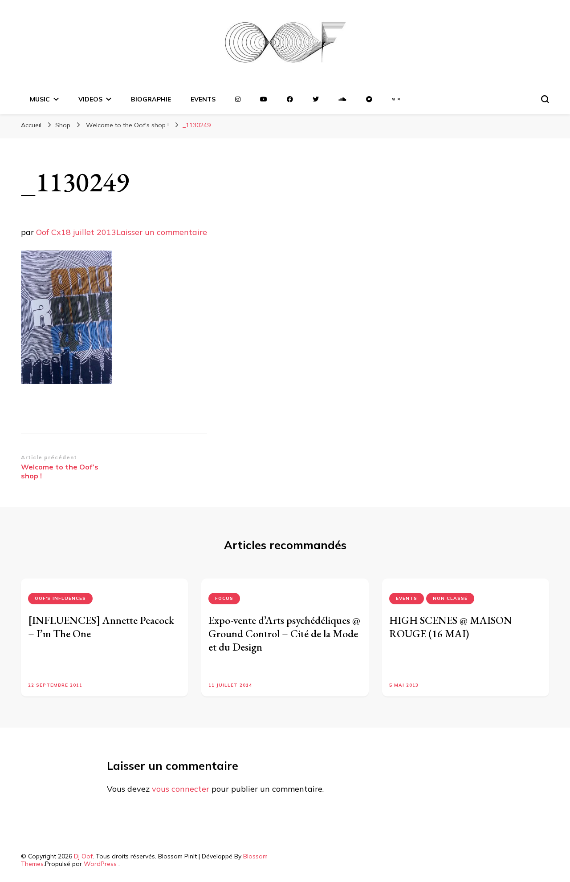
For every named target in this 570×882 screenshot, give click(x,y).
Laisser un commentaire (161, 232)
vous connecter (180, 789)
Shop (62, 125)
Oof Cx (48, 232)
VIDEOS (90, 99)
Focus (224, 598)
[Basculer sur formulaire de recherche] (545, 99)
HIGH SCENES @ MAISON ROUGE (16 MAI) (450, 626)
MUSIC (40, 99)
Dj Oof (83, 856)
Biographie (151, 99)
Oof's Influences (60, 598)
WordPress (100, 864)
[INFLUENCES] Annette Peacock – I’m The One (101, 626)
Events (406, 598)
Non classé (450, 598)
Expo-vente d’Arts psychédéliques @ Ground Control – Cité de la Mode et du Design (284, 633)
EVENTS (203, 99)
